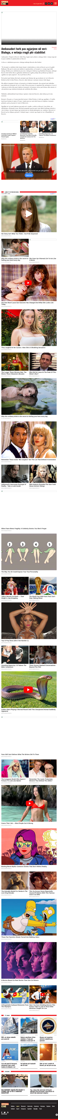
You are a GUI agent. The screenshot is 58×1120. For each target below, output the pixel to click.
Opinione (36, 1106)
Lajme (17, 1106)
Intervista (29, 1106)
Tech (40, 1109)
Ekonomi (23, 1106)
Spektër (29, 1109)
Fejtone (48, 1106)
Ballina (12, 1106)
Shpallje (35, 1109)
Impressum (4, 1114)
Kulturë (13, 1109)
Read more (29, 175)
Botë (53, 1106)
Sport (17, 1109)
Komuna (42, 1106)
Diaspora (23, 1109)
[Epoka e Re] (4, 4)
